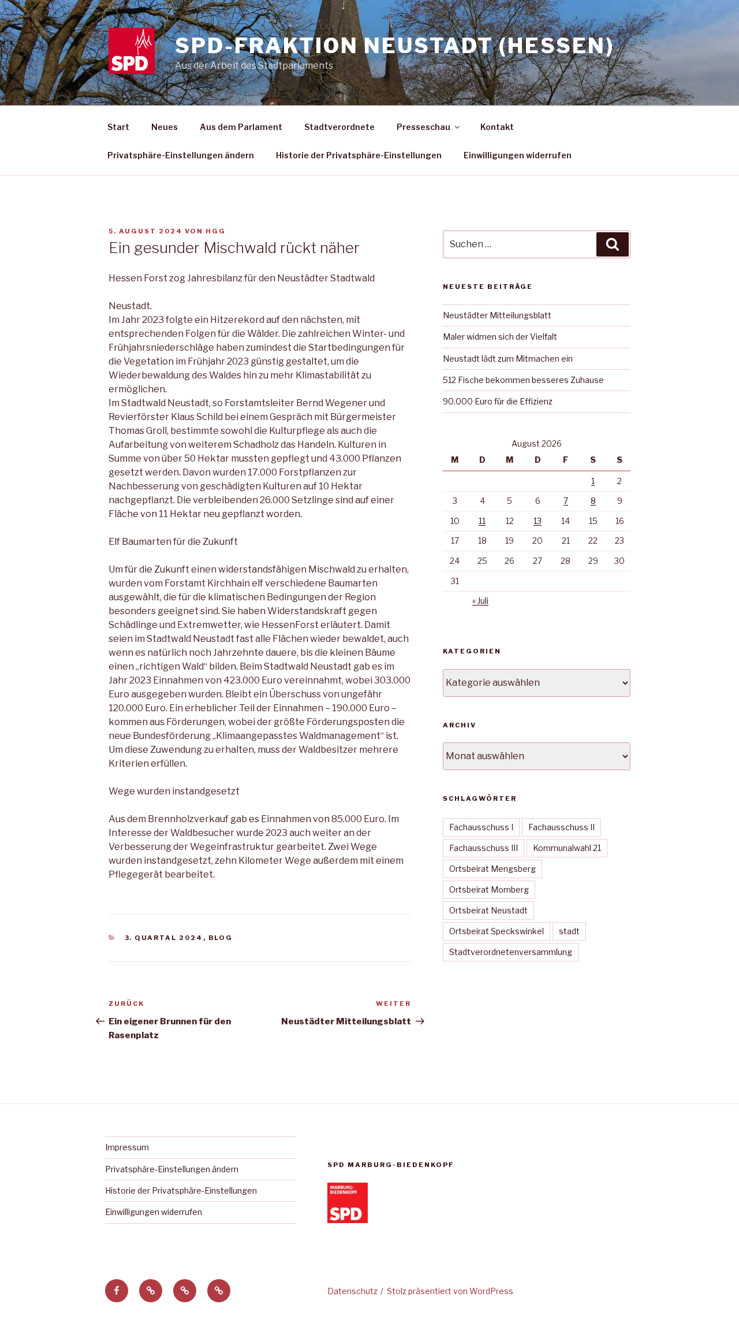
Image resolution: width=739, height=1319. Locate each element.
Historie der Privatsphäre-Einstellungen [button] (359, 155)
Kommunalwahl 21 (567, 848)
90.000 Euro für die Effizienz (498, 401)
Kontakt (497, 127)
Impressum (127, 1147)
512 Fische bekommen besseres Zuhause (523, 380)
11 (482, 521)
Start (118, 127)
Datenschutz (352, 1291)
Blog (220, 938)
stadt (569, 931)
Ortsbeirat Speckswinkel (496, 931)
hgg (216, 231)
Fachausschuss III (483, 848)
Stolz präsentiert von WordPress (450, 1291)
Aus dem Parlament (241, 127)
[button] (150, 1290)
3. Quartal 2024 (164, 938)
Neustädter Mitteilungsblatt (497, 315)
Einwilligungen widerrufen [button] (518, 155)
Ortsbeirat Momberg (489, 889)
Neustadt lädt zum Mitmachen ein (508, 358)
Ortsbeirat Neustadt (488, 910)
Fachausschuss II (561, 827)
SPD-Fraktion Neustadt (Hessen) (394, 45)
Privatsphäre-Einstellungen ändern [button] (180, 155)
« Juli (480, 600)
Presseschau (423, 127)
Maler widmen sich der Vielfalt (500, 336)
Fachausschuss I (481, 827)
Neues (164, 127)
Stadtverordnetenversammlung (510, 952)
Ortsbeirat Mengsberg (492, 869)
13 (537, 521)
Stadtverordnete (339, 127)
